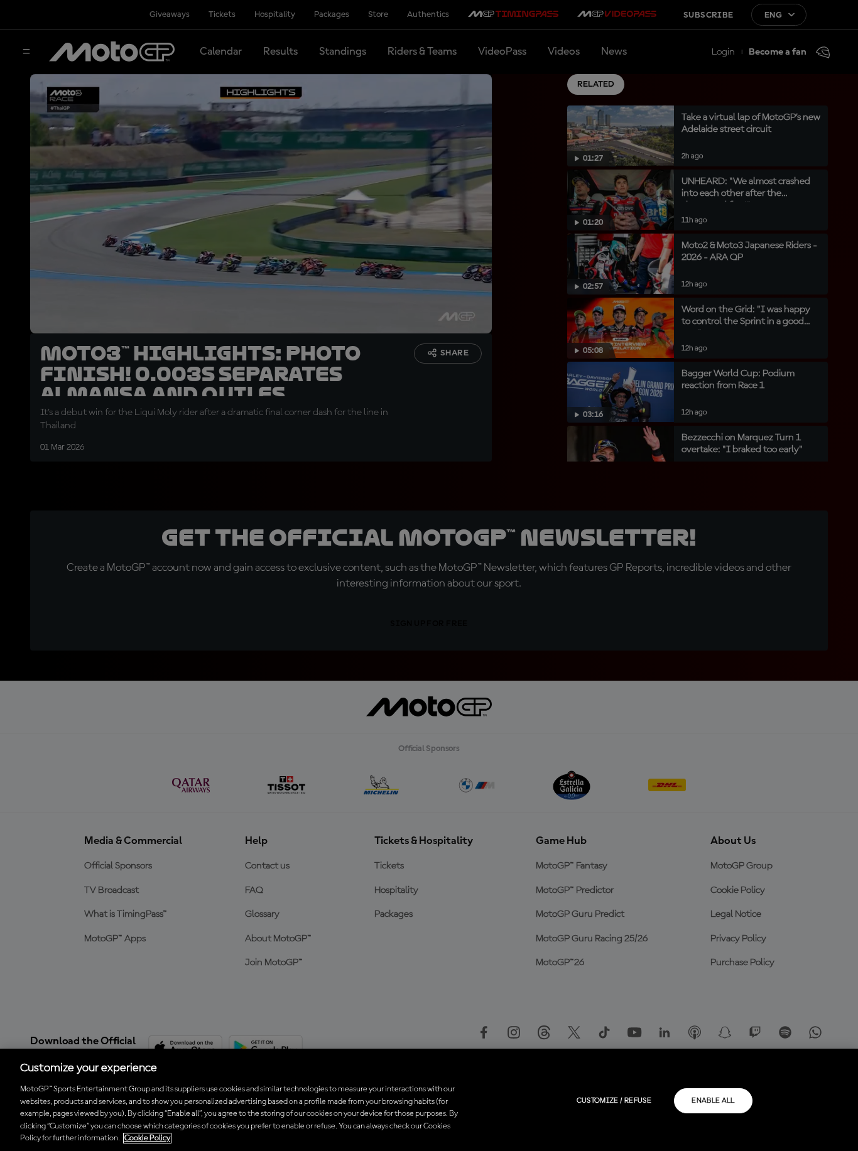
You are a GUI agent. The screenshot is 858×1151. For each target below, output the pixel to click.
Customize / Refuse (614, 1101)
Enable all (713, 1101)
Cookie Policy (147, 1138)
